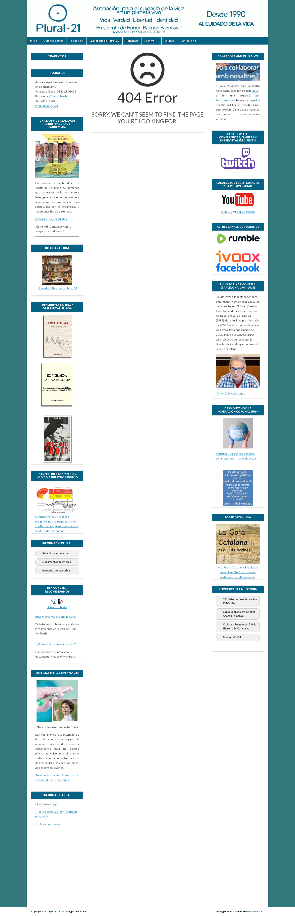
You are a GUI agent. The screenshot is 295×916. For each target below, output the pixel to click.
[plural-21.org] (147, 18)
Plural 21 (226, 211)
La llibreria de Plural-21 (104, 40)
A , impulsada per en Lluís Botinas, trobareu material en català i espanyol (238, 572)
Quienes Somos (53, 40)
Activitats (132, 40)
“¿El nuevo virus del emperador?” (55, 644)
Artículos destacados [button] (55, 553)
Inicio (33, 40)
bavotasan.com (255, 911)
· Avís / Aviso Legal (46, 804)
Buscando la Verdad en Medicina (55, 616)
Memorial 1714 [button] (232, 637)
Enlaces (169, 40)
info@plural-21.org (46, 105)
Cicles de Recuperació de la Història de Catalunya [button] (239, 626)
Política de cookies (48, 824)
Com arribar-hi (58, 96)
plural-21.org (57, 911)
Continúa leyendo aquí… (231, 393)
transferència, (224, 100)
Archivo (149, 40)
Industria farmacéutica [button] (56, 570)
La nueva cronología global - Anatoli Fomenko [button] (239, 613)
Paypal (253, 100)
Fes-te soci (76, 40)
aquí (255, 90)
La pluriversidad (245, 211)
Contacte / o (188, 40)
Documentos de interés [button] (56, 561)
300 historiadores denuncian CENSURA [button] (240, 601)
